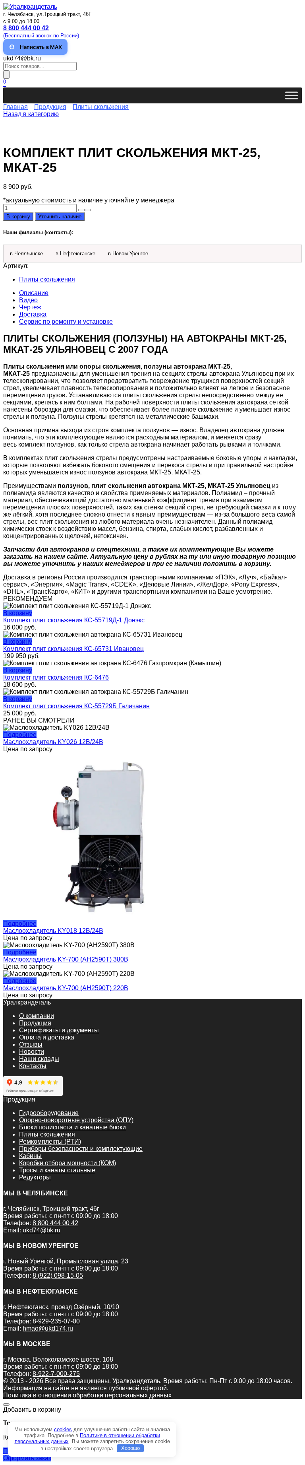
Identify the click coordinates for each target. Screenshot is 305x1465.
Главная (15, 106)
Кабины (30, 1155)
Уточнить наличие (59, 217)
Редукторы (35, 1177)
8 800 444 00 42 (55, 1223)
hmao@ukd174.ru (48, 1328)
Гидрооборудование (49, 1112)
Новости (31, 1051)
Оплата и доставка (46, 1037)
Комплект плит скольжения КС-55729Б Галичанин (76, 706)
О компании (36, 1015)
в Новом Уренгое (128, 253)
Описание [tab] (33, 293)
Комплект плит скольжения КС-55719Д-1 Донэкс (74, 620)
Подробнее (20, 734)
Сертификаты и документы (59, 1030)
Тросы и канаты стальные (57, 1170)
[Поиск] (6, 74)
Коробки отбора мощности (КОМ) (67, 1163)
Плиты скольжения (101, 106)
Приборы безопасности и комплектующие (81, 1148)
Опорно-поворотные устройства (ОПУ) (76, 1120)
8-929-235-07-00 (56, 1321)
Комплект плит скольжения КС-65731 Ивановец (73, 648)
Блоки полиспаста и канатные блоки (72, 1127)
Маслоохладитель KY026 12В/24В (53, 741)
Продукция (50, 106)
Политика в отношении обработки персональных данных (87, 1395)
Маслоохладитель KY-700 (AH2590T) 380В (65, 959)
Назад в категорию (31, 114)
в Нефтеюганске (75, 253)
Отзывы (30, 1044)
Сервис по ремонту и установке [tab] (66, 321)
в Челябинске (26, 253)
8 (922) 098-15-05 (58, 1275)
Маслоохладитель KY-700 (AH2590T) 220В (65, 988)
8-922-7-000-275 (56, 1373)
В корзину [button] (17, 613)
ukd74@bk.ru (22, 58)
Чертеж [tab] (30, 307)
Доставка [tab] (32, 314)
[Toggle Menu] (291, 95)
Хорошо (130, 1448)
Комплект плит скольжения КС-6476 (56, 677)
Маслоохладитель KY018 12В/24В (53, 930)
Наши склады (39, 1058)
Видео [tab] (28, 300)
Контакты (32, 1066)
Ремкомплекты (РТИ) (50, 1141)
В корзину (18, 217)
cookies (63, 1429)
